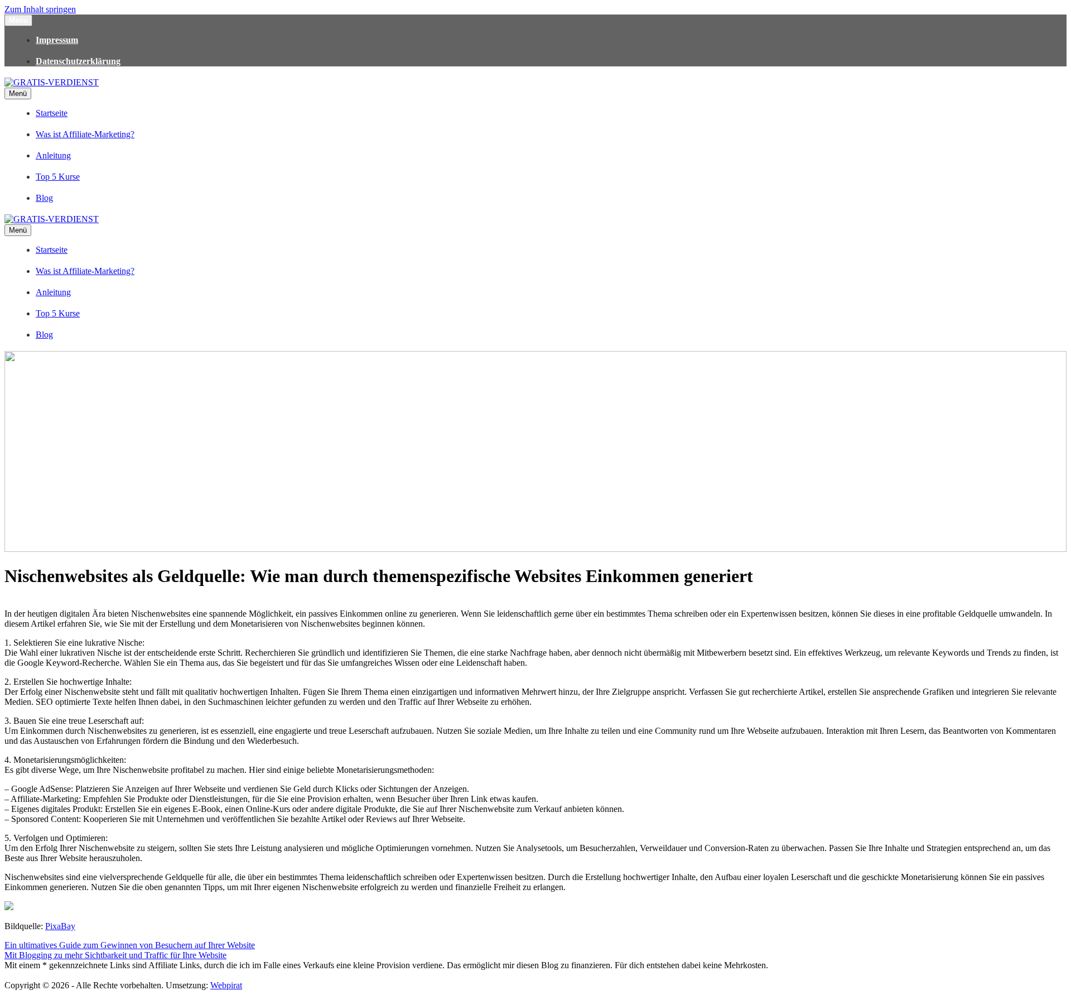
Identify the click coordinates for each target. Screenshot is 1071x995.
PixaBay (60, 926)
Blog (44, 198)
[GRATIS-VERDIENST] (51, 82)
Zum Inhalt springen (40, 9)
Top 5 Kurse (58, 176)
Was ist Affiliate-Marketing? (85, 134)
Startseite (51, 113)
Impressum (57, 40)
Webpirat (226, 985)
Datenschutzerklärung (78, 61)
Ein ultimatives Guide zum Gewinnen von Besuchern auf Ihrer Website (129, 945)
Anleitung (53, 155)
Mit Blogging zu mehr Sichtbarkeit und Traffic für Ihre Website (115, 955)
